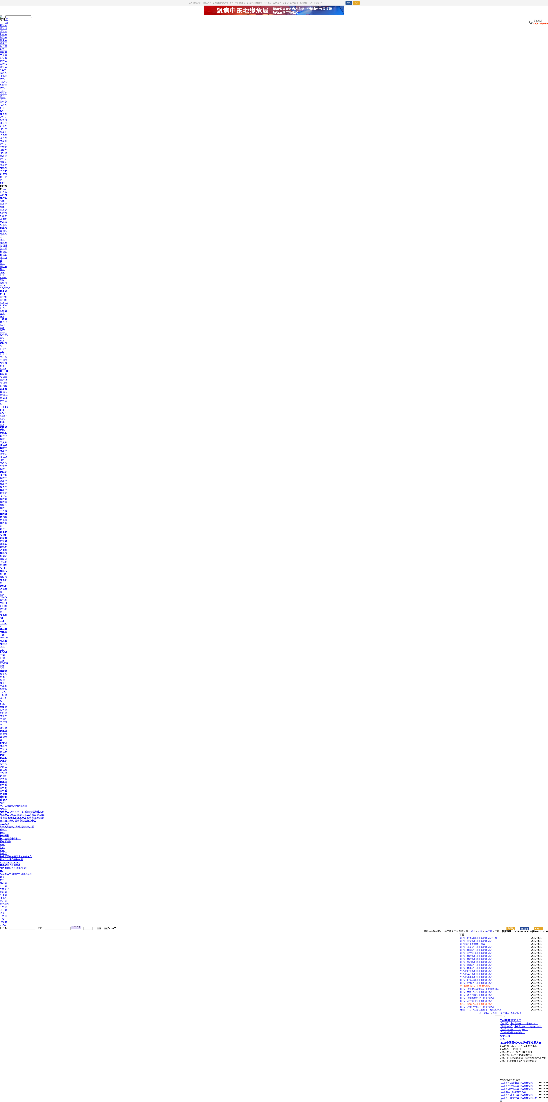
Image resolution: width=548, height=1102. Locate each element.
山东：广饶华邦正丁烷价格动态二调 (478, 938)
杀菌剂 (28, 874)
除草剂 (3, 874)
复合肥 (3, 728)
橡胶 (2, 439)
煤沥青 (20, 814)
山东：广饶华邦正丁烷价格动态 (476, 980)
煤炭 (2, 802)
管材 (2, 357)
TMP (2, 623)
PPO (5, 335)
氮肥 (2, 731)
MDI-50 (3, 597)
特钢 (2, 841)
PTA (2, 192)
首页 (191, 3)
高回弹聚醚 (3, 562)
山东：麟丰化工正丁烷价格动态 (476, 968)
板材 (18, 838)
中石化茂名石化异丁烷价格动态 (476, 974)
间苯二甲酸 (3, 698)
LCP (2, 275)
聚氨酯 (3, 544)
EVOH (3, 277)
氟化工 (3, 853)
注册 (356, 3)
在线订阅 (318, 3)
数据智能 (258, 3)
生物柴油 (4, 889)
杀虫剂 (10, 874)
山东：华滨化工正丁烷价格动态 (476, 950)
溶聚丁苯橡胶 (3, 466)
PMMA (3, 332)
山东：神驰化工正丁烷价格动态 (476, 965)
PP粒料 (3, 297)
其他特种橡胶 (3, 505)
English (311, 3)
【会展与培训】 (508, 1029)
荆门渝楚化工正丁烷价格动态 (475, 986)
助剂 (5, 254)
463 (494, 1013)
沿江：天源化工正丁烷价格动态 (476, 1004)
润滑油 (3, 67)
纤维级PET (3, 207)
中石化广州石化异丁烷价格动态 (476, 971)
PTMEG (4, 663)
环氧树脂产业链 (3, 171)
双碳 (2, 850)
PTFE (2, 862)
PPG (5, 568)
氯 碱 (4, 371)
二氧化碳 (18, 826)
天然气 (3, 73)
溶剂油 (3, 910)
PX (4, 189)
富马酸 (3, 820)
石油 (480, 931)
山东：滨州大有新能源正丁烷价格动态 (479, 989)
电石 (2, 380)
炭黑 (5, 517)
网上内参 (207, 3)
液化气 (3, 43)
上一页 (482, 1013)
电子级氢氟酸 (14, 865)
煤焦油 (13, 814)
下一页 (499, 1013)
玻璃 (5, 386)
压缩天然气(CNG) (3, 88)
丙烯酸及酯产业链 (3, 150)
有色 (2, 844)
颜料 (2, 248)
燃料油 (3, 37)
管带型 (12, 838)
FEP (7, 862)
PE (4, 294)
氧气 (2, 826)
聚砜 (2, 280)
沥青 (2, 913)
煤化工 (3, 808)
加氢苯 (35, 817)
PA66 (2, 325)
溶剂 (2, 242)
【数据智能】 (506, 1026)
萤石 (13, 856)
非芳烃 (10, 820)
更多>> (503, 1039)
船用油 (3, 40)
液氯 (5, 377)
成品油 (3, 883)
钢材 (2, 838)
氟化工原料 (5, 856)
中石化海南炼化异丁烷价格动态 (476, 977)
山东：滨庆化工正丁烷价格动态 (476, 947)
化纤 (2, 183)
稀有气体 (27, 826)
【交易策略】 (517, 1023)
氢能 (2, 847)
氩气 (11, 826)
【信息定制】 (535, 1026)
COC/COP (5, 288)
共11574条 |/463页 (512, 1013)
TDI (5, 550)
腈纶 (5, 224)
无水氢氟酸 (21, 856)
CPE (5, 436)
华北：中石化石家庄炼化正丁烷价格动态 (480, 1010)
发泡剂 (3, 600)
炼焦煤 (10, 805)
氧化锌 (3, 520)
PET (2, 340)
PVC (5, 305)
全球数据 (303, 3)
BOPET (3, 354)
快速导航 (197, 3)
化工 (2, 108)
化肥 (2, 704)
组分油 (3, 886)
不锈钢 (8, 841)
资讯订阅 (510, 928)
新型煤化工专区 (28, 820)
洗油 (39, 814)
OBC (2, 272)
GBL (2, 668)
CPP (2, 351)
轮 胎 (2, 529)
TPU (2, 649)
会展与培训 (277, 3)
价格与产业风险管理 (290, 3)
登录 (349, 3)
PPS (2, 338)
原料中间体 (19, 874)
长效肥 (3, 710)
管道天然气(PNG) (3, 96)
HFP (17, 862)
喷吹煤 (24, 805)
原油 (2, 25)
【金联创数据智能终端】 (512, 1032)
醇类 (2, 120)
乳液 (5, 245)
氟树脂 (19, 859)
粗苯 (29, 817)
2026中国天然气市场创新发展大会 (520, 1042)
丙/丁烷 (3, 901)
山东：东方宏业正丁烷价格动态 (476, 953)
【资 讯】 (504, 1023)
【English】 (522, 1029)
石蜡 (4, 64)
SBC (2, 463)
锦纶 (5, 230)
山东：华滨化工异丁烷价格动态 (476, 992)
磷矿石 (3, 779)
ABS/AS (4, 303)
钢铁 (2, 832)
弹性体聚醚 (3, 580)
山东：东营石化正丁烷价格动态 (476, 941)
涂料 (2, 239)
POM (2, 330)
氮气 (7, 826)
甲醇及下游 (3, 132)
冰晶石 (12, 859)
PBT (2, 327)
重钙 (5, 776)
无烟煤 (17, 805)
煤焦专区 (4, 811)
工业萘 (28, 814)
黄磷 (2, 796)
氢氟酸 (3, 865)
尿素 (2, 743)
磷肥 (2, 761)
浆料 (2, 646)
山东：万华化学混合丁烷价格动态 (477, 1007)
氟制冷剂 (11, 868)
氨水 (5, 799)
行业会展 (505, 1035)
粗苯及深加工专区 (17, 817)
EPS (2, 310)
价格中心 (241, 3)
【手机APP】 (531, 1023)
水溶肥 (3, 713)
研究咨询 (267, 3)
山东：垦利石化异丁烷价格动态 (476, 962)
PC (1, 335)
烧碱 (2, 374)
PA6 (5, 322)
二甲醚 (3, 907)
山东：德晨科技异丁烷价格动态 (476, 995)
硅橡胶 (3, 484)
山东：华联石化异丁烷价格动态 (476, 959)
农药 (2, 871)
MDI (2, 603)
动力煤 (3, 805)
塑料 (2, 263)
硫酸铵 (28, 811)
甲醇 (22, 811)
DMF (2, 637)
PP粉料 (3, 300)
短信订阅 (524, 928)
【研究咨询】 (521, 1026)
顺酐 (41, 817)
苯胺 (5, 589)
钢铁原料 (4, 835)
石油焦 (3, 916)
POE (2, 316)
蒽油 (34, 814)
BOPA (3, 368)
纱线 (2, 233)
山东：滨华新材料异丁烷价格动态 (477, 998)
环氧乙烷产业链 (3, 156)
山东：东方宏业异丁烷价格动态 (476, 1001)
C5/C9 (3, 70)
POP (2, 283)
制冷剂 (3, 868)
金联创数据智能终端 (220, 3)
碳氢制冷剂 (21, 868)
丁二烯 (3, 511)
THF (2, 660)
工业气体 (4, 823)
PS (1, 305)
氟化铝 (5, 859)
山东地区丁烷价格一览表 (472, 944)
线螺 (7, 838)
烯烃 (2, 111)
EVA (2, 308)
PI (6, 283)
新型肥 (3, 707)
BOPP (3, 349)
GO (504, 1016)
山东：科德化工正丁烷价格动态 (476, 983)
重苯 (17, 820)
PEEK (3, 285)
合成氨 (3, 758)
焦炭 (17, 811)
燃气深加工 (5, 904)
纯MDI (3, 643)
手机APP (233, 3)
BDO (2, 658)
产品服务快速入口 (510, 1020)
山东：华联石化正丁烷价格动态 (476, 956)
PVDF (12, 862)
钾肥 (2, 782)
